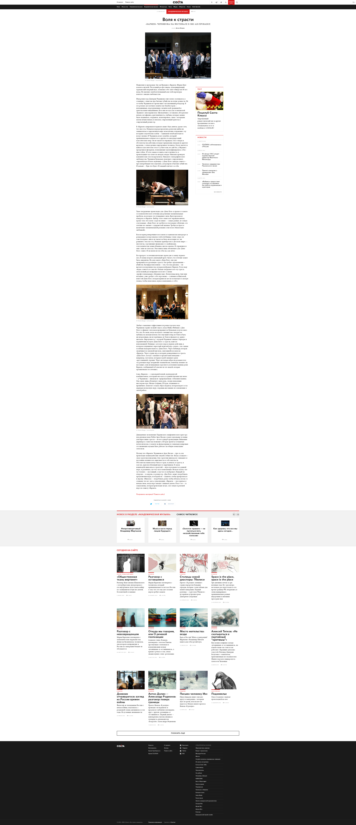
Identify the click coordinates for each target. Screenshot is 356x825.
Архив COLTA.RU (153, 753)
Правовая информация (155, 822)
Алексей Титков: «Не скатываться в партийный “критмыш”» (224, 635)
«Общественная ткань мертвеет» (127, 578)
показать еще (178, 733)
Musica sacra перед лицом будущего (162, 530)
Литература (163, 7)
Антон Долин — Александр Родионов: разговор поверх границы (162, 698)
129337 (227, 702)
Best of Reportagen (201, 781)
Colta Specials (196, 7)
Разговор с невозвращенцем (128, 633)
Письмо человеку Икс (194, 694)
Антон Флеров (180, 28)
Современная (136, 7)
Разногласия (199, 798)
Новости (150, 745)
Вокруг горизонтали (201, 751)
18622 (162, 539)
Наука (189, 7)
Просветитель (200, 770)
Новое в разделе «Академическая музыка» (144, 514)
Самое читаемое (187, 514)
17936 (225, 539)
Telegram (184, 748)
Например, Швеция (201, 776)
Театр (170, 7)
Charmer (172, 822)
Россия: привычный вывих (125, 574)
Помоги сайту (129, 2)
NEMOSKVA (199, 778)
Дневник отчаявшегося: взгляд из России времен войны (130, 698)
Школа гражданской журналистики (206, 801)
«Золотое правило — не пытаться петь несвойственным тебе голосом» (193, 532)
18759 (131, 539)
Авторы (166, 748)
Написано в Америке (202, 789)
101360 (227, 602)
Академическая (151, 7)
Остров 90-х (199, 803)
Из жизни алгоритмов (202, 762)
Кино (118, 7)
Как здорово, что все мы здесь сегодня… (225, 530)
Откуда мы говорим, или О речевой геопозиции (161, 634)
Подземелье (219, 694)
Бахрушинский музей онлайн (204, 814)
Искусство (125, 7)
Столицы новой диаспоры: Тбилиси (192, 578)
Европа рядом (200, 784)
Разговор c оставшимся (156, 578)
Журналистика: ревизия (203, 748)
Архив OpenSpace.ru (154, 751)
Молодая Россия (201, 753)
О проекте (120, 2)
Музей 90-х (199, 806)
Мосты (198, 756)
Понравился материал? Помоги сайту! (150, 494)
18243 (194, 539)
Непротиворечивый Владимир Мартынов (130, 530)
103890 (163, 657)
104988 (194, 645)
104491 (132, 652)
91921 (192, 709)
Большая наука (200, 792)
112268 (131, 715)
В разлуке (151, 574)
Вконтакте (185, 745)
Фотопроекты (152, 748)
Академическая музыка (178, 11)
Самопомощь (199, 767)
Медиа (175, 7)
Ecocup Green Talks (201, 764)
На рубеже (199, 773)
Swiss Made (199, 795)
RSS (183, 753)
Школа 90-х (199, 809)
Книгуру (198, 812)
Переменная (199, 787)
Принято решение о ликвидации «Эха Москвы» (209, 172)
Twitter (184, 751)
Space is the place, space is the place (222, 578)
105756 (225, 664)
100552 (195, 600)
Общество (182, 7)
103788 (163, 595)
